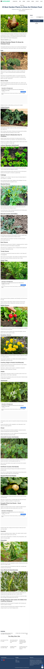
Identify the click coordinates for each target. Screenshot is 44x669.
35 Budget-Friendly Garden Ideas (13, 647)
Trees (20, 1)
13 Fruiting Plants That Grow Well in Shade (4, 647)
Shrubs (24, 1)
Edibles (32, 1)
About (41, 1)
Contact (37, 1)
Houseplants (15, 1)
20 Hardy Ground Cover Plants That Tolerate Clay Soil (23, 647)
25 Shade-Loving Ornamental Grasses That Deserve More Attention (22, 642)
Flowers (28, 1)
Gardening (22, 5)
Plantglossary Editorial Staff (16, 9)
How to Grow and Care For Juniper (4, 641)
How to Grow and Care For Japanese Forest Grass (14, 641)
